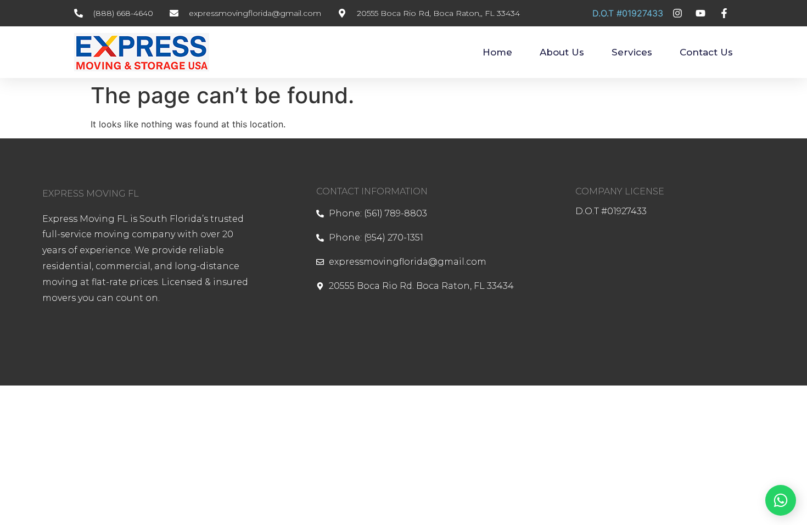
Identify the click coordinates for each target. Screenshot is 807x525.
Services (632, 52)
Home (497, 52)
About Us (562, 52)
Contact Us (706, 52)
